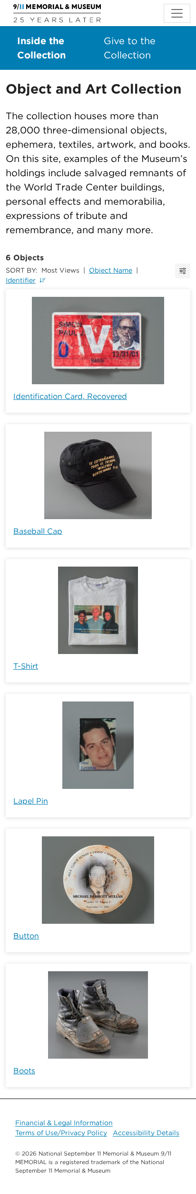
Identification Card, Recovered (70, 396)
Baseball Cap (37, 531)
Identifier (21, 280)
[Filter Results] (182, 271)
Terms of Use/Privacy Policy (61, 1133)
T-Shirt (25, 666)
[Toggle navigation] (177, 13)
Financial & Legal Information (64, 1123)
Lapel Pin (30, 800)
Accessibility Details (146, 1133)
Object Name (110, 270)
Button (26, 935)
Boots (24, 1070)
